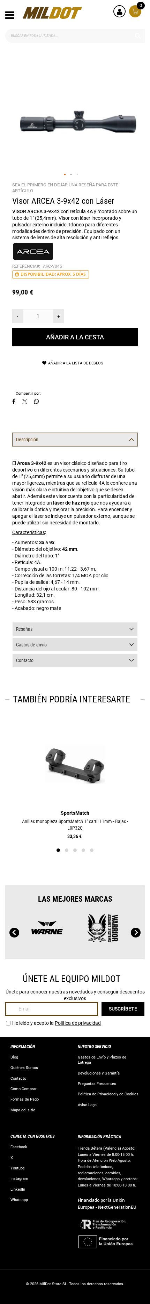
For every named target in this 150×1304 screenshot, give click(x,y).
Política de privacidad (78, 1023)
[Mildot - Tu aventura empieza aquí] (52, 12)
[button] (65, 175)
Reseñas (24, 629)
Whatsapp (19, 1200)
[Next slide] (136, 932)
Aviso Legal (88, 1105)
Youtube (17, 1168)
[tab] (75, 439)
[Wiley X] (108, 931)
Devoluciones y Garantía (99, 1073)
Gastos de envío (31, 644)
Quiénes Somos (24, 1067)
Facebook (18, 1147)
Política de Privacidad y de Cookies (108, 1094)
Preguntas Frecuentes (97, 1083)
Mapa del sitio (22, 1110)
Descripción (27, 439)
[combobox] (75, 36)
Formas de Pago (24, 1099)
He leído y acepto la (56, 1023)
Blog (14, 1057)
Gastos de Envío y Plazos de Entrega (102, 1060)
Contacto (24, 660)
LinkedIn (17, 1189)
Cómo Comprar (23, 1089)
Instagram (19, 1178)
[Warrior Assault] (52, 931)
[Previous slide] (14, 932)
